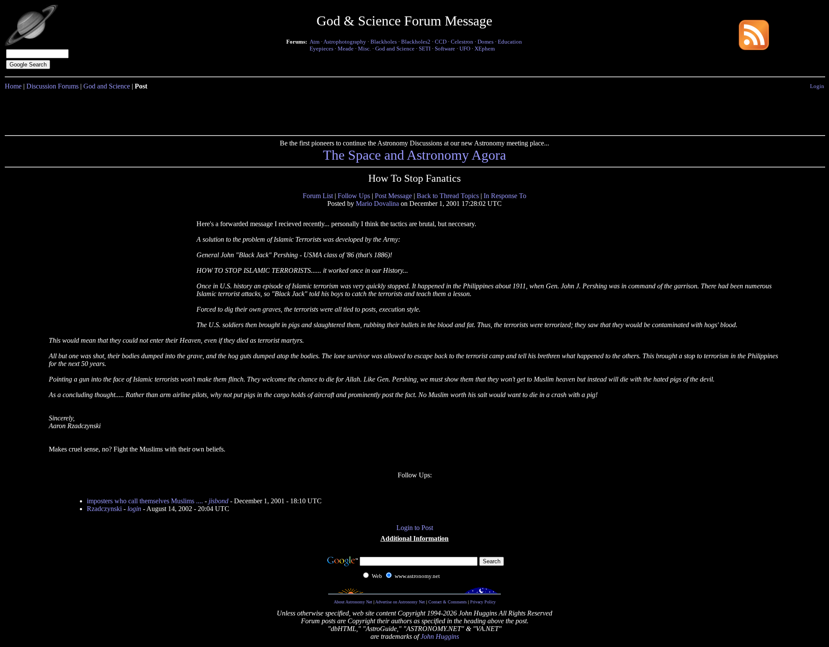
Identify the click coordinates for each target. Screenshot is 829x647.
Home (13, 86)
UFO (464, 48)
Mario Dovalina (377, 203)
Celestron (462, 41)
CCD (440, 41)
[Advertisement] (414, 111)
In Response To (505, 195)
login (134, 508)
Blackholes (383, 41)
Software (445, 48)
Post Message (393, 195)
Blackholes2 (415, 41)
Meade (346, 48)
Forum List (318, 195)
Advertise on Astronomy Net (400, 602)
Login (817, 86)
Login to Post (414, 527)
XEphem (485, 48)
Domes (486, 41)
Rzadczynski (104, 508)
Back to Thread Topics (448, 195)
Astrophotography (344, 41)
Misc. (364, 48)
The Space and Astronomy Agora (414, 155)
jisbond (218, 501)
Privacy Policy (483, 602)
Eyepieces (321, 48)
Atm (315, 41)
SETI (424, 48)
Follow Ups (354, 195)
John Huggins (440, 636)
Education (510, 41)
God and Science (394, 48)
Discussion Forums (52, 86)
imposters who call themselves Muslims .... (145, 501)
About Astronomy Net (353, 602)
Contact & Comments (447, 602)
